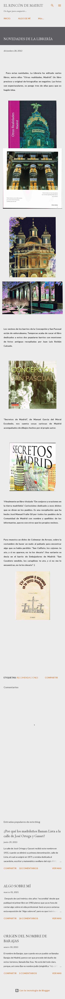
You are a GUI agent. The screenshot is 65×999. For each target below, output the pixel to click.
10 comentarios (28, 868)
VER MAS (56, 868)
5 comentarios (28, 973)
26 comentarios (28, 918)
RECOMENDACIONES (27, 677)
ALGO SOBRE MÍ (17, 886)
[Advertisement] (32, 789)
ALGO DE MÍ (24, 18)
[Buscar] (52, 5)
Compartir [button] (51, 677)
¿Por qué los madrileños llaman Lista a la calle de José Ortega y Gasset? (32, 833)
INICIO (7, 18)
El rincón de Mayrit (23, 5)
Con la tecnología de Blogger (34, 990)
